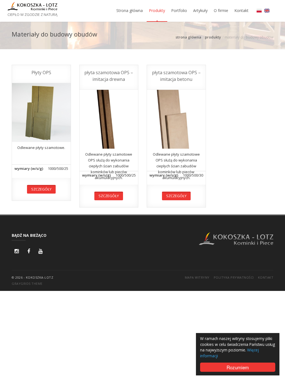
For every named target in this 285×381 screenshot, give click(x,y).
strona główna (188, 37)
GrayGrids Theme (27, 283)
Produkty (157, 10)
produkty (213, 37)
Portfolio (179, 10)
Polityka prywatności (234, 277)
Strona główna (129, 10)
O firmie (221, 10)
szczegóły (41, 189)
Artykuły (200, 10)
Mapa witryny (197, 277)
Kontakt (241, 10)
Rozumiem (238, 367)
